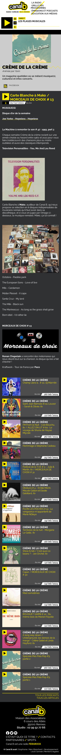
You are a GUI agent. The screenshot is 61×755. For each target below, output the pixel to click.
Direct (22, 18)
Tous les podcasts (47, 695)
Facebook (14, 85)
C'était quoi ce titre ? (21, 736)
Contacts (48, 736)
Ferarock (35, 744)
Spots (31, 740)
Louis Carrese (37, 751)
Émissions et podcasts (44, 11)
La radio (36, 2)
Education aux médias (44, 13)
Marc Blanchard (35, 749)
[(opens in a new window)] (7, 733)
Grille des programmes (38, 6)
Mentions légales (51, 751)
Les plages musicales (31, 21)
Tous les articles (48, 698)
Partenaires (15, 740)
